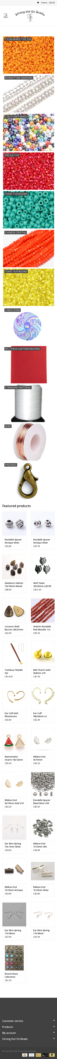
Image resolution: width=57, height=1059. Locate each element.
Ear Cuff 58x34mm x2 (40, 715)
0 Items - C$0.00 (48, 2)
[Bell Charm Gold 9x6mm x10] (43, 654)
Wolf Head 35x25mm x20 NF (42, 585)
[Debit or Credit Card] (44, 1054)
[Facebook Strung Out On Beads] (25, 1007)
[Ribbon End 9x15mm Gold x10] (14, 784)
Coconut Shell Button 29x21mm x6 (14, 628)
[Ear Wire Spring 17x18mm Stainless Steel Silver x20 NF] (14, 914)
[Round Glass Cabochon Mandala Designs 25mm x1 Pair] (14, 957)
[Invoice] (31, 1054)
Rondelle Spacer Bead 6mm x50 (41, 802)
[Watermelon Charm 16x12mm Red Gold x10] (14, 740)
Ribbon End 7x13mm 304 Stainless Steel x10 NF (41, 845)
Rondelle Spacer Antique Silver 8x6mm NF (13, 541)
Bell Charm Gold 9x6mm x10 (41, 671)
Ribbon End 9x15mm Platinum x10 (40, 758)
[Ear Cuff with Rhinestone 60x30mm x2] (14, 697)
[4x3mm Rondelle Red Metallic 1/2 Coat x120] (43, 610)
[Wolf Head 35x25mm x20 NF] (43, 567)
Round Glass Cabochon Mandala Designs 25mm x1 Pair (14, 975)
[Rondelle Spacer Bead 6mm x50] (43, 784)
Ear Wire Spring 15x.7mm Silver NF (13, 845)
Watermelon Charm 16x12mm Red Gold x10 (14, 758)
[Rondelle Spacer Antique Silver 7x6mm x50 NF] (43, 523)
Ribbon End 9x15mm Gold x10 (14, 802)
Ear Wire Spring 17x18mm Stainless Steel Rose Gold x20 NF (42, 932)
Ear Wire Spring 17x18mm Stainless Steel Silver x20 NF (13, 932)
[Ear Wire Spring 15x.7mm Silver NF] (14, 827)
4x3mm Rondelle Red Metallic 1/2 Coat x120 (42, 628)
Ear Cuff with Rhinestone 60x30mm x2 (11, 715)
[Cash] (24, 1054)
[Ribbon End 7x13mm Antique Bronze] (14, 871)
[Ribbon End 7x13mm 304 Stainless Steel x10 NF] (43, 827)
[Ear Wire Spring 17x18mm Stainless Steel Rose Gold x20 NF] (43, 914)
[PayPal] (38, 1054)
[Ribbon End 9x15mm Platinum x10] (43, 740)
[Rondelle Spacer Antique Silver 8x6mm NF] (14, 523)
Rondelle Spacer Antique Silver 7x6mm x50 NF (41, 541)
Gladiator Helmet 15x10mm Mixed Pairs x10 (14, 585)
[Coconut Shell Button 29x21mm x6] (14, 610)
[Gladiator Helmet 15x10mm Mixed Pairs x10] (14, 567)
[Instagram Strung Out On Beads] (31, 1007)
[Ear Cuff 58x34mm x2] (43, 697)
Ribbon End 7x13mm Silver (41, 889)
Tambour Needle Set (14, 671)
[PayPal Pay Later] (51, 1054)
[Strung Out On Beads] (34, 15)
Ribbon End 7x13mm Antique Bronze (14, 889)
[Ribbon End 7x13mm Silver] (43, 871)
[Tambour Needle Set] (14, 654)
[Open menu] (6, 15)
